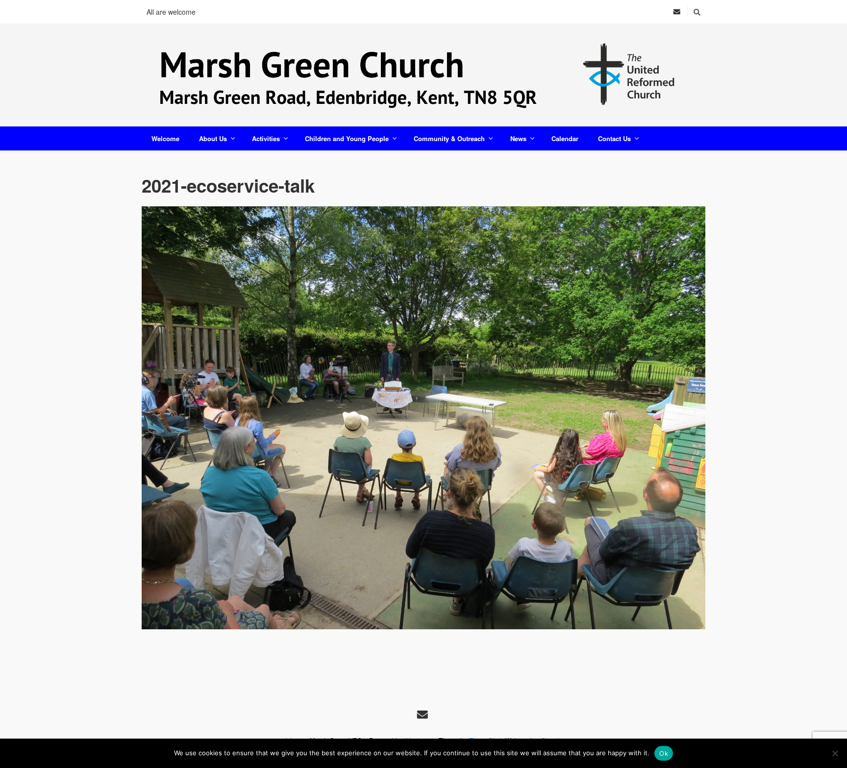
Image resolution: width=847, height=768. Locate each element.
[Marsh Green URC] (423, 75)
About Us (213, 138)
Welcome (165, 138)
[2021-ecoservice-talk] (423, 417)
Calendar (564, 138)
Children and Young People (347, 138)
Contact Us (614, 138)
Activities (266, 138)
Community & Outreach (449, 138)
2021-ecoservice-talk (228, 185)
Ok (663, 753)
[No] (835, 753)
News (518, 138)
